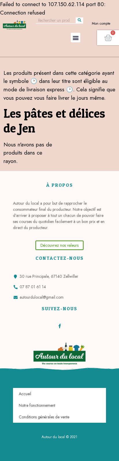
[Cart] (108, 37)
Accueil (25, 394)
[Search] (79, 20)
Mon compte (101, 23)
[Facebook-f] (59, 326)
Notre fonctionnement (37, 405)
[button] (75, 37)
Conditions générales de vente (44, 417)
